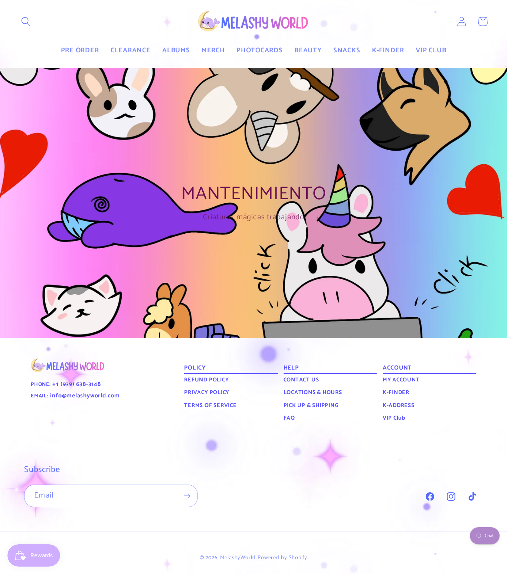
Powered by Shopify (282, 557)
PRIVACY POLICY (206, 392)
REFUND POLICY (206, 379)
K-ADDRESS (399, 405)
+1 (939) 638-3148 (76, 384)
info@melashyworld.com (84, 396)
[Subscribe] (186, 496)
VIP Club (394, 418)
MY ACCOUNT (401, 379)
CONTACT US (301, 379)
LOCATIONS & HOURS (313, 392)
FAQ (289, 418)
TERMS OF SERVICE (210, 405)
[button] (26, 21)
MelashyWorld (238, 557)
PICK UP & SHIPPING (311, 405)
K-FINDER (396, 392)
